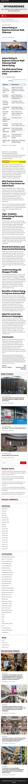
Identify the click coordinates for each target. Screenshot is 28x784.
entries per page (10, 77)
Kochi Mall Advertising (6, 581)
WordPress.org (5, 647)
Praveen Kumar (12, 681)
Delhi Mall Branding (6, 568)
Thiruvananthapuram (6, 628)
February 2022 (5, 537)
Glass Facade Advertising (7, 357)
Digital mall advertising (7, 570)
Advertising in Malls (8, 355)
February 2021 (5, 542)
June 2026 (4, 511)
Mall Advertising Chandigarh (8, 590)
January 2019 (5, 548)
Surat (3, 625)
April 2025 (4, 526)
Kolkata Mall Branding (6, 583)
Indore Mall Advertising (7, 576)
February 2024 (5, 531)
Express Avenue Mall (19, 356)
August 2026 (4, 508)
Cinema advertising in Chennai (8, 356)
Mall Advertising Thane (7, 597)
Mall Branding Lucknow (7, 603)
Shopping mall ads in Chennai (8, 363)
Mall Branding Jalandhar (7, 601)
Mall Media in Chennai (11, 361)
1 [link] (22, 148)
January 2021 (5, 544)
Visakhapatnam (5, 632)
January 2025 (5, 528)
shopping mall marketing (7, 623)
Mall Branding (5, 599)
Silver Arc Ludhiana (7, 366)
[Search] (26, 16)
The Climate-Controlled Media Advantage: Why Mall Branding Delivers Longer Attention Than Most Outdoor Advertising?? (14, 489)
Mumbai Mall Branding (6, 612)
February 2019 (5, 546)
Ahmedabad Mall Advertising (8, 557)
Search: (10, 80)
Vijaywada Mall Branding (7, 630)
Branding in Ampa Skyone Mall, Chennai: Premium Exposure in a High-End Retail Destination (13, 399)
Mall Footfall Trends (6, 608)
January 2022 (5, 540)
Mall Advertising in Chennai (16, 359)
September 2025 (5, 522)
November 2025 (5, 520)
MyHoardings (14, 6)
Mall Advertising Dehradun (7, 592)
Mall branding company (18, 360)
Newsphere (20, 780)
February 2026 (5, 517)
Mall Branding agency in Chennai (13, 360)
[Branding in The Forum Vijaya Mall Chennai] (14, 415)
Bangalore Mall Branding (7, 561)
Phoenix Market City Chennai (10, 455)
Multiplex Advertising (20, 361)
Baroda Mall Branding (6, 563)
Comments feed (5, 645)
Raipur (3, 621)
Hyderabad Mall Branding (7, 574)
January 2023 (5, 535)
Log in (3, 640)
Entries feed (4, 642)
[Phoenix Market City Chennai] (14, 443)
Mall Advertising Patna (7, 594)
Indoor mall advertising (18, 357)
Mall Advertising (5, 585)
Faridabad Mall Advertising (7, 572)
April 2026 (4, 513)
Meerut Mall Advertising (7, 610)
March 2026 (4, 515)
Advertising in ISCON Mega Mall (21, 367)
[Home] (2, 16)
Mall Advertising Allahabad (7, 588)
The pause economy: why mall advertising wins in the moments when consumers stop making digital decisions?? (13, 483)
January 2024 (5, 533)
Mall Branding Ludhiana (7, 605)
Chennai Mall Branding (6, 24)
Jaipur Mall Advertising (7, 579)
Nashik (3, 614)
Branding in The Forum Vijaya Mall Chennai (14, 428)
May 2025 (4, 524)
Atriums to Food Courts (7, 559)
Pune (3, 619)
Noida (3, 616)
